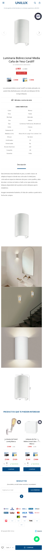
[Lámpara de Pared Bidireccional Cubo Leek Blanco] (32, 426)
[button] (39, 32)
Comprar (30, 547)
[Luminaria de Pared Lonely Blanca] (11, 426)
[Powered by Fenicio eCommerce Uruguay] (38, 531)
